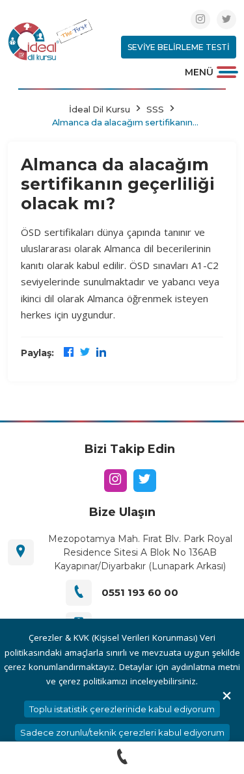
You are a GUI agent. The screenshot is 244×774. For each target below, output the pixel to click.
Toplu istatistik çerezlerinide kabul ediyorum (122, 709)
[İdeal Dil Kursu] (50, 39)
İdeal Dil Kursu (99, 109)
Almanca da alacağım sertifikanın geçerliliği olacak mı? (122, 122)
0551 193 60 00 (140, 592)
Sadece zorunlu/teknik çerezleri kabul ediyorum (122, 732)
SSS (155, 109)
